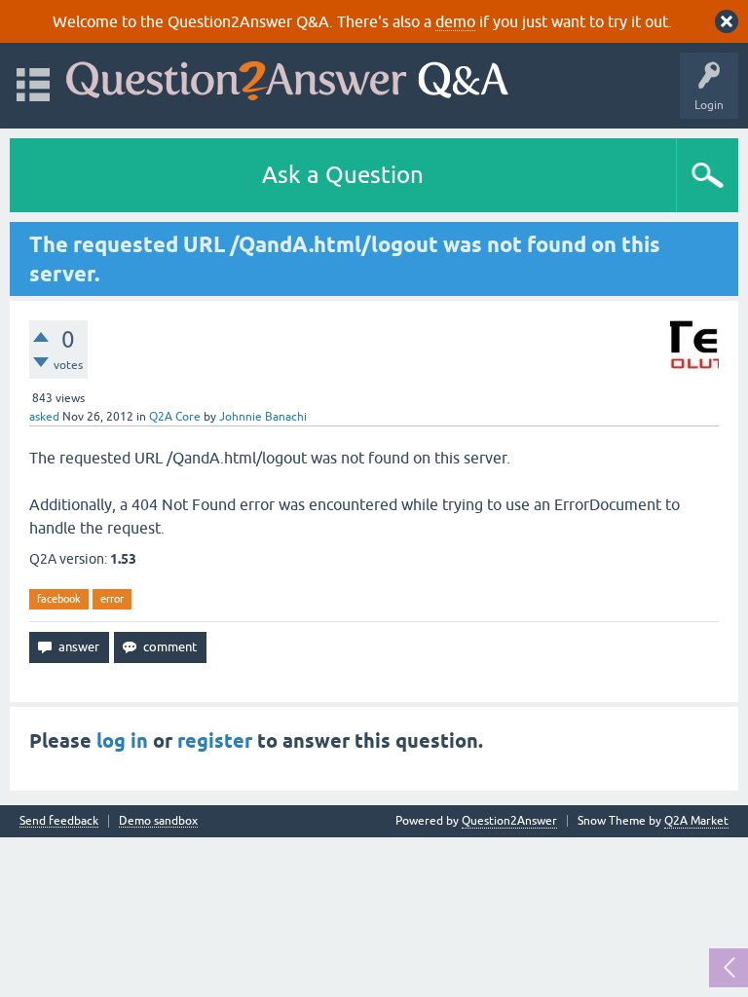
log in (122, 741)
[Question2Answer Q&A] (287, 76)
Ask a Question (343, 175)
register (214, 741)
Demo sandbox (158, 821)
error (112, 599)
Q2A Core (175, 417)
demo (455, 21)
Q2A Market (696, 821)
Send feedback (58, 821)
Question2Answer (509, 821)
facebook (59, 599)
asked (44, 417)
